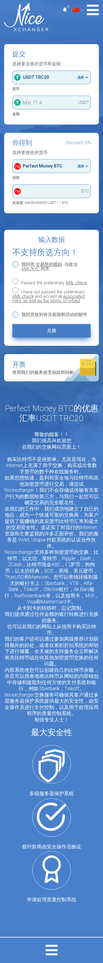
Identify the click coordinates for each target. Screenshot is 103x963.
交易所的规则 (49, 264)
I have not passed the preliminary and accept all (48, 296)
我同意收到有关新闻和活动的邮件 (54, 314)
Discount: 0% (78, 143)
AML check (76, 282)
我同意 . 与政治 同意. (49, 266)
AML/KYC (30, 268)
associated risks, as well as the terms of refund (48, 298)
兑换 (52, 330)
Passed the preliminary (53, 282)
